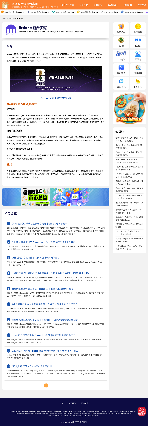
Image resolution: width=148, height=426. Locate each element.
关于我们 (72, 403)
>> (71, 385)
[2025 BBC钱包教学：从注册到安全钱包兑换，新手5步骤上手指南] (55, 205)
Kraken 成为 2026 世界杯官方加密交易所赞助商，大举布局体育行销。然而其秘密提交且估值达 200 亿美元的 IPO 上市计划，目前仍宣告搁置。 (55, 261)
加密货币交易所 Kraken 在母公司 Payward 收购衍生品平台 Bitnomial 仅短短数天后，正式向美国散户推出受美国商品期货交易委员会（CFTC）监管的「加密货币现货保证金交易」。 (55, 323)
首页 (4, 18)
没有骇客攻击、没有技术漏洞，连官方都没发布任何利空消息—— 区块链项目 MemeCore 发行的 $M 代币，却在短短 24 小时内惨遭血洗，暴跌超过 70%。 (55, 245)
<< (41, 385)
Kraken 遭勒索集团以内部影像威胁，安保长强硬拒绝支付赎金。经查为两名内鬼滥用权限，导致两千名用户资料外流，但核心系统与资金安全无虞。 (55, 354)
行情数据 (128, 4)
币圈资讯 (98, 4)
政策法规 (142, 4)
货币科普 (83, 4)
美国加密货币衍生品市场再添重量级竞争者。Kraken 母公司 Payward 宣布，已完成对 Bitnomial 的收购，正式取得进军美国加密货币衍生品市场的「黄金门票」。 (55, 338)
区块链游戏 (113, 4)
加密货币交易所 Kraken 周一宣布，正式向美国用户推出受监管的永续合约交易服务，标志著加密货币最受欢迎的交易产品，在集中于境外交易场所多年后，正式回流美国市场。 (55, 292)
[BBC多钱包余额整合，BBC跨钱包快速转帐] (129, 124)
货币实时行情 (67, 4)
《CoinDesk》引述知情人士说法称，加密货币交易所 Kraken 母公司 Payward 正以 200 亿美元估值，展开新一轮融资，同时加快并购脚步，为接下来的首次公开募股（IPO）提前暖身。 (55, 307)
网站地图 (84, 403)
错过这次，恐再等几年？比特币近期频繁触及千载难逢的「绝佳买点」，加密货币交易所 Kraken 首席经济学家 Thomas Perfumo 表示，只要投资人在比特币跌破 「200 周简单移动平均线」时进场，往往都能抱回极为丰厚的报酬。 (55, 276)
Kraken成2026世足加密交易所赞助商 (55, 98)
